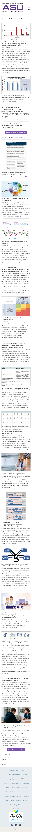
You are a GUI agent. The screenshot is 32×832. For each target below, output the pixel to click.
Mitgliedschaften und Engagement (13, 796)
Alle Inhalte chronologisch (13, 774)
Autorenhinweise (16, 783)
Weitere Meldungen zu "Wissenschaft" (16, 132)
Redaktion (18, 800)
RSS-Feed (25, 800)
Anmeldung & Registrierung (11, 779)
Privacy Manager (10, 800)
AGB (23, 770)
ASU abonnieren (25, 779)
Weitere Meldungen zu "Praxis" (16, 749)
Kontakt (18, 792)
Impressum (24, 787)
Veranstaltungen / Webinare (17, 805)
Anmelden (24, 774)
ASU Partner (7, 783)
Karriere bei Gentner (9, 792)
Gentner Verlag (16, 787)
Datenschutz (26, 783)
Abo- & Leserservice (14, 770)
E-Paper (8, 787)
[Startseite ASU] (12, 7)
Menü (29, 9)
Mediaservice (26, 792)
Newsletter (26, 796)
